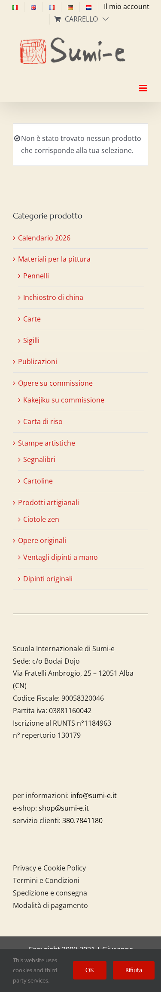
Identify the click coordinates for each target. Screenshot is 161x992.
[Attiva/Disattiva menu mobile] (143, 81)
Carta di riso (43, 421)
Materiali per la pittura (54, 259)
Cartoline (38, 481)
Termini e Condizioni (46, 880)
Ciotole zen (41, 519)
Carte (32, 319)
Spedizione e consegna (50, 893)
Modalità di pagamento (50, 905)
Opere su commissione (55, 383)
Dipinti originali (48, 578)
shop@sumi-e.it (64, 808)
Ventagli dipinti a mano (60, 557)
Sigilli (31, 340)
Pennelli (36, 276)
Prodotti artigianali (48, 502)
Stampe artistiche (46, 443)
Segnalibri (39, 459)
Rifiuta (133, 970)
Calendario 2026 (44, 238)
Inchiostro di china (53, 297)
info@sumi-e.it (93, 795)
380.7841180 (82, 820)
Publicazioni (37, 361)
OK (89, 970)
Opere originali (42, 540)
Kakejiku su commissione (63, 400)
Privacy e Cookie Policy (49, 868)
